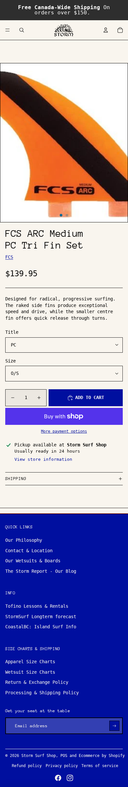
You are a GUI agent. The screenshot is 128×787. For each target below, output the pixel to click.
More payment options (64, 431)
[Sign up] (114, 726)
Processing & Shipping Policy (42, 692)
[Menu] (7, 30)
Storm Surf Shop (38, 755)
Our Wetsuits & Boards (32, 560)
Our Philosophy (23, 540)
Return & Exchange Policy (36, 682)
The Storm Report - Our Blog (40, 571)
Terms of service (99, 765)
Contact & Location (29, 550)
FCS (9, 257)
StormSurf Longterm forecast (40, 616)
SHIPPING (15, 478)
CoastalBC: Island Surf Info (40, 626)
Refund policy (27, 765)
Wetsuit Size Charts (30, 672)
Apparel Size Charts (30, 661)
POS (63, 755)
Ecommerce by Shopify (102, 755)
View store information (43, 459)
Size (10, 360)
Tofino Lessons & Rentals (36, 606)
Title (11, 332)
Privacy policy (62, 765)
